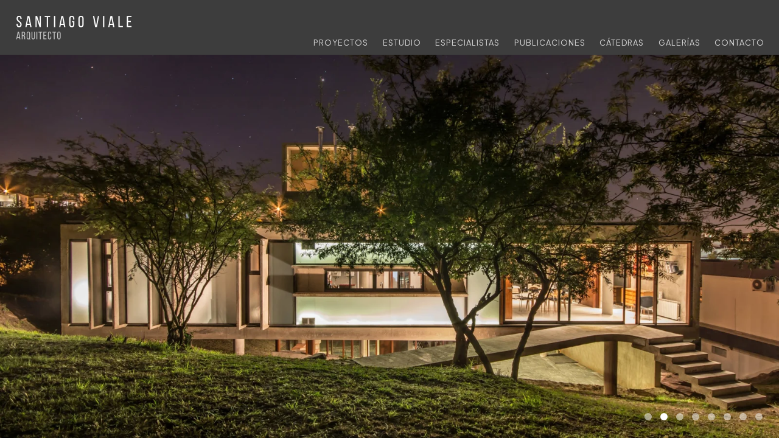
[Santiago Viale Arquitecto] (75, 29)
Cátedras (621, 42)
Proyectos (340, 42)
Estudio (402, 42)
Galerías (679, 42)
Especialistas (467, 42)
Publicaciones (549, 42)
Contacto (739, 42)
